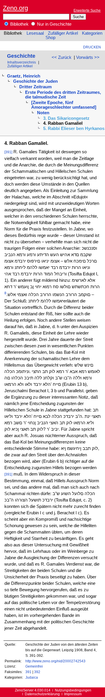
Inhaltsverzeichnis (21, 62)
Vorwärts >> (87, 57)
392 (37, 672)
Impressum (73, 694)
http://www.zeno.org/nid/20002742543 (55, 661)
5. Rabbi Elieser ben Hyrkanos (73, 128)
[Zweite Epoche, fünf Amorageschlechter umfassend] (63, 105)
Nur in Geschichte (53, 24)
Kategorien (92, 33)
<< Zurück (61, 57)
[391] (8, 152)
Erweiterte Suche (87, 10)
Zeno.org (15, 8)
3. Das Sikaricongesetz (66, 118)
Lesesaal (35, 33)
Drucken (92, 47)
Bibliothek (19, 24)
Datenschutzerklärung (42, 694)
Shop (50, 37)
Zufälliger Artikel (63, 33)
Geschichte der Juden (35, 81)
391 (28, 672)
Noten (43, 112)
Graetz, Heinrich (23, 76)
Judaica (31, 677)
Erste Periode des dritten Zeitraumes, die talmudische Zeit (63, 94)
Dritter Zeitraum (35, 87)
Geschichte (21, 56)
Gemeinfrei (34, 666)
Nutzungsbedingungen (73, 690)
